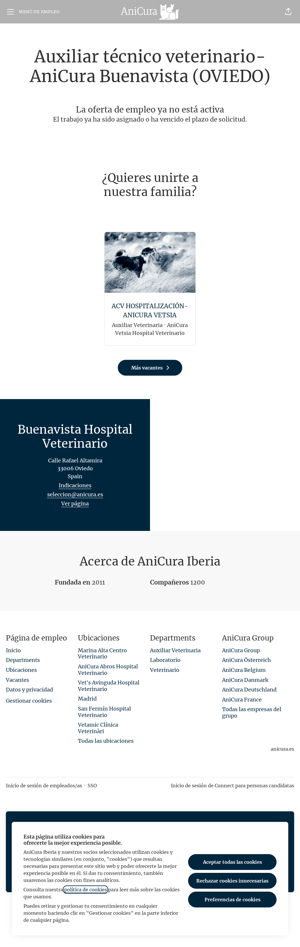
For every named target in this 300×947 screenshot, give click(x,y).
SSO (92, 785)
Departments (23, 660)
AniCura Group (241, 650)
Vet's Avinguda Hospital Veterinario (108, 685)
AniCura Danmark (245, 680)
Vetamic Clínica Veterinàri (98, 728)
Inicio (13, 650)
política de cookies (85, 890)
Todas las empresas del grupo (251, 712)
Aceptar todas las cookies (232, 862)
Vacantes (17, 680)
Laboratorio (165, 660)
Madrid (87, 698)
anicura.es (282, 749)
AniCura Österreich (246, 660)
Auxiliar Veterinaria (175, 650)
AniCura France (242, 699)
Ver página (75, 503)
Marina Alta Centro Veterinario (102, 653)
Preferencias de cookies (232, 899)
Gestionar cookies (29, 700)
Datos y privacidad (29, 689)
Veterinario (164, 670)
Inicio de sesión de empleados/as (44, 785)
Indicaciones (75, 485)
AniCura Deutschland (249, 689)
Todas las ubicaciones (106, 740)
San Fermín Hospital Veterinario (104, 711)
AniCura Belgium (244, 670)
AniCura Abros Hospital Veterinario (108, 669)
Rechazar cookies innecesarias (232, 881)
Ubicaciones (21, 670)
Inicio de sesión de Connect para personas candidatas (232, 785)
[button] (288, 12)
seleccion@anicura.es (75, 494)
